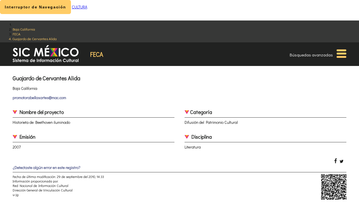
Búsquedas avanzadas (311, 55)
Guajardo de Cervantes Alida (35, 38)
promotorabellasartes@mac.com (39, 97)
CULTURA (79, 7)
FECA (16, 33)
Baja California (24, 29)
